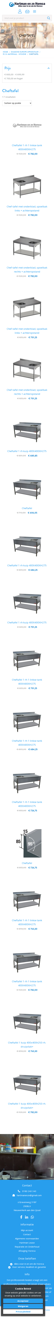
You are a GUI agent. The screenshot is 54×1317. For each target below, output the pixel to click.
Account (20, 11)
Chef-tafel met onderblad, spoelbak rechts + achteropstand (27, 269)
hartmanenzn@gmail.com (29, 1195)
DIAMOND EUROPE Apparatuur (24, 52)
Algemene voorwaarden (27, 1238)
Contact (27, 1234)
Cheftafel (27, 508)
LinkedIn (26, 1217)
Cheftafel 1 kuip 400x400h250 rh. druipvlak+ (27, 1044)
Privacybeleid (23, 1311)
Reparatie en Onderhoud (27, 1246)
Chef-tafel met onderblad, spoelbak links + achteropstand (27, 208)
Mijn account (27, 1230)
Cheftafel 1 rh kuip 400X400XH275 (27, 451)
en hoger (13, 78)
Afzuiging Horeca (27, 1250)
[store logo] (27, 4)
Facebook (21, 1217)
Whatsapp (32, 1217)
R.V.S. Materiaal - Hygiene (14, 54)
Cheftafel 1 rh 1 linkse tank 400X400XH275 (27, 147)
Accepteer (23, 1300)
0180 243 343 (29, 1191)
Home (5, 52)
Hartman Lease (27, 1242)
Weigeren (23, 1306)
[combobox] (27, 18)
